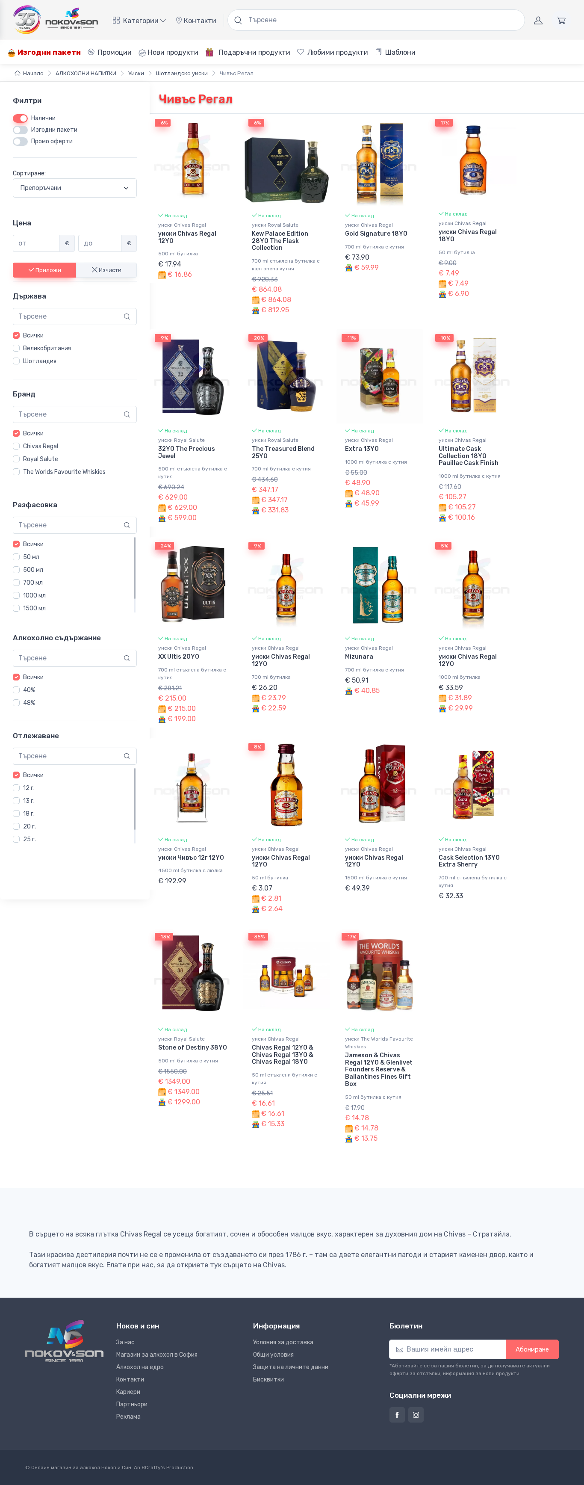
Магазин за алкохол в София (157, 1354)
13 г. (29, 801)
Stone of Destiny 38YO (192, 1047)
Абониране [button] (532, 1349)
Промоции (114, 52)
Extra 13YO (362, 449)
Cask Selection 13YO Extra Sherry (469, 861)
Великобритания (47, 348)
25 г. (29, 839)
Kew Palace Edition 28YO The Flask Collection (280, 241)
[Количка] (561, 20)
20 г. (29, 826)
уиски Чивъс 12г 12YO (191, 857)
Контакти (199, 21)
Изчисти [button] (109, 269)
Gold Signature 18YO (376, 233)
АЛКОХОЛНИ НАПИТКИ (86, 73)
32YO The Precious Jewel (186, 452)
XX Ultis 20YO (178, 656)
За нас (125, 1342)
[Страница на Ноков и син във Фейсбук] (397, 1415)
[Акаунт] (538, 20)
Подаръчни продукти (253, 52)
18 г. (29, 813)
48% (29, 703)
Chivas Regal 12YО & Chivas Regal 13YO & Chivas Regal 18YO (282, 1055)
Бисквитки (268, 1379)
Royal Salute (40, 459)
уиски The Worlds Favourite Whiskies (379, 1043)
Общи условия (273, 1354)
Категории (140, 21)
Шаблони (399, 52)
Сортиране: (29, 173)
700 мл (33, 582)
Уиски (136, 73)
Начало (33, 73)
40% (29, 690)
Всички (33, 335)
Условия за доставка (283, 1342)
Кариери (128, 1392)
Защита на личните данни (290, 1367)
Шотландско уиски (182, 73)
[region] (75, 348)
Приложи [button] (47, 269)
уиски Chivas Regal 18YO (468, 235)
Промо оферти (52, 141)
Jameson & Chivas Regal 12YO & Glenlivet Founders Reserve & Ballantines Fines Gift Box (379, 1070)
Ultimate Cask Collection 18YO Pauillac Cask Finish (468, 456)
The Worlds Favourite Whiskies (64, 472)
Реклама (128, 1416)
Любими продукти (337, 52)
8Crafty (151, 1467)
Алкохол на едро (140, 1367)
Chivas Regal (40, 446)
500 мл (33, 570)
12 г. (29, 788)
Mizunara (359, 656)
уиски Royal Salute (275, 225)
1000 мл (34, 595)
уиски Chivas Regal (182, 225)
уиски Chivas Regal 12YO (187, 237)
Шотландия (39, 361)
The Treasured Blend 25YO (283, 452)
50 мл (31, 557)
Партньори (131, 1404)
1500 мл (34, 608)
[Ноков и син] (64, 1341)
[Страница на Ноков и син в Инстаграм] (416, 1415)
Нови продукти (172, 52)
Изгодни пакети (48, 52)
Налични (43, 118)
